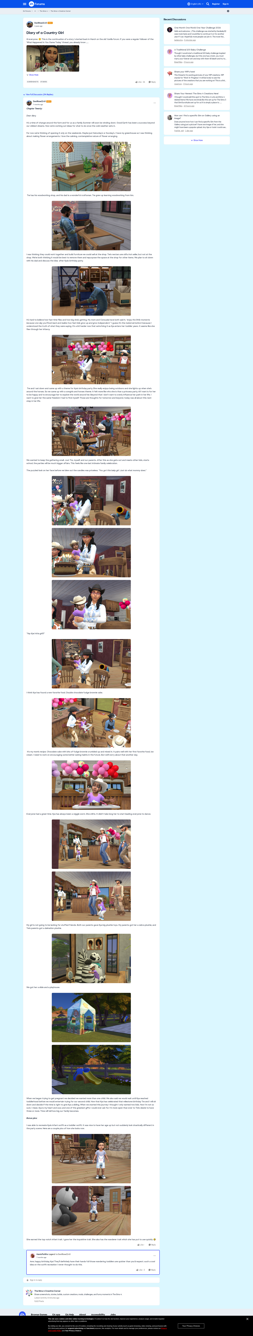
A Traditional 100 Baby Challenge (190, 49)
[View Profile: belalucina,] (169, 29)
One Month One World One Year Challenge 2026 (197, 27)
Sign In (226, 4)
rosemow (178, 84)
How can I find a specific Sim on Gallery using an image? (197, 117)
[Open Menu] (228, 11)
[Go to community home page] (37, 4)
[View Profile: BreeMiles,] (169, 51)
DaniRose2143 (40, 23)
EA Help (69, 1314)
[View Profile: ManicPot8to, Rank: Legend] (32, 1255)
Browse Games (39, 1314)
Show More (33, 75)
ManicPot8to (42, 1254)
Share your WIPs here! (184, 71)
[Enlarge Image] (91, 166)
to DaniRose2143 (63, 1254)
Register (216, 4)
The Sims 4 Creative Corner (61, 11)
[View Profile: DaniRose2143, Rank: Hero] (29, 24)
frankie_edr (179, 131)
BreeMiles (178, 62)
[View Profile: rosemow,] (169, 73)
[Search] (207, 4)
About (82, 1314)
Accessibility (98, 1314)
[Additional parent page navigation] (35, 11)
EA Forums (27, 11)
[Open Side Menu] (25, 4)
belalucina (178, 40)
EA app (56, 1314)
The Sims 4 (44, 11)
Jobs (113, 1314)
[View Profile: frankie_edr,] (169, 117)
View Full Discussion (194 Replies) (39, 94)
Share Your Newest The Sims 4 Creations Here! (196, 93)
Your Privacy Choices (191, 1326)
